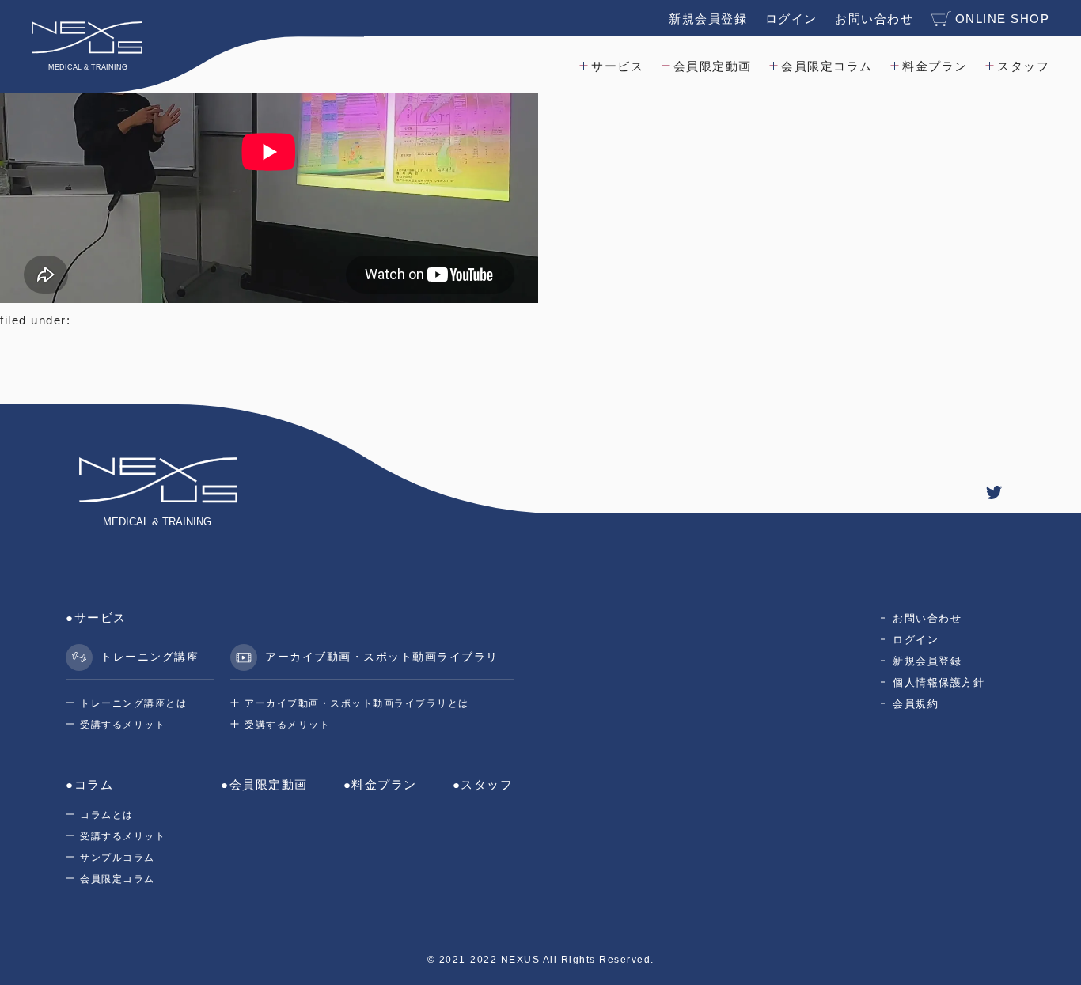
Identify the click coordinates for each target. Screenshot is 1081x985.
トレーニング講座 (150, 656)
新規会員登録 (708, 18)
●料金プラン (380, 784)
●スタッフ (483, 784)
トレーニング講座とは (133, 703)
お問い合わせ (874, 18)
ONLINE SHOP (1002, 18)
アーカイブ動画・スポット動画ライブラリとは (357, 703)
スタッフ (1023, 66)
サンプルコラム (117, 857)
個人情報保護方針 (938, 682)
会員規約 (916, 704)
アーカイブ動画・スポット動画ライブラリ (382, 656)
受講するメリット (122, 724)
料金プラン (935, 66)
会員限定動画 (712, 66)
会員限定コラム (827, 66)
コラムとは (107, 814)
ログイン (791, 18)
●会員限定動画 (264, 784)
